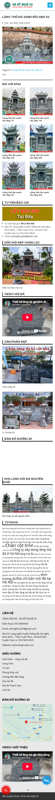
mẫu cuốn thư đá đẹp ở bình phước (33, 558)
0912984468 (21, 623)
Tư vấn (5, 667)
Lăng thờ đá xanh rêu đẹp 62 (27, 70)
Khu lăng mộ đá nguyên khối (15, 516)
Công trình (7, 663)
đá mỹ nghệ (19, 582)
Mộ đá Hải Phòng (33, 564)
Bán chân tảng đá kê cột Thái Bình (25, 535)
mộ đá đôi (25, 575)
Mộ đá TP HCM (15, 575)
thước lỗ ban (35, 575)
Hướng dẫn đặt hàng (13, 676)
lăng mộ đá (26, 553)
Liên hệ (6, 689)
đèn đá (28, 582)
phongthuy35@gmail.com (24, 236)
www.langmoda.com (23, 644)
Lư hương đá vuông (10, 557)
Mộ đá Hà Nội (36, 561)
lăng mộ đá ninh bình (42, 554)
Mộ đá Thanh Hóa (20, 571)
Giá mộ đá (7, 681)
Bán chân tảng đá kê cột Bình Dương (16, 528)
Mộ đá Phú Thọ (19, 568)
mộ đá (13, 560)
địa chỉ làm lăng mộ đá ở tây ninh (29, 599)
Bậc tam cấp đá (35, 542)
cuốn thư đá (7, 550)
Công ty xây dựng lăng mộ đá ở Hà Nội (26, 551)
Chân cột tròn (19, 545)
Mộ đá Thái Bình (34, 571)
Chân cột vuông (41, 546)
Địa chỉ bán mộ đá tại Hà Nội (26, 580)
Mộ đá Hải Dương (18, 564)
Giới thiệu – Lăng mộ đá (14, 659)
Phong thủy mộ (10, 672)
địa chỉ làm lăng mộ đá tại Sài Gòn (26, 592)
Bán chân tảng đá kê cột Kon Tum (21, 532)
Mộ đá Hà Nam (23, 561)
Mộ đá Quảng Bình (34, 568)
